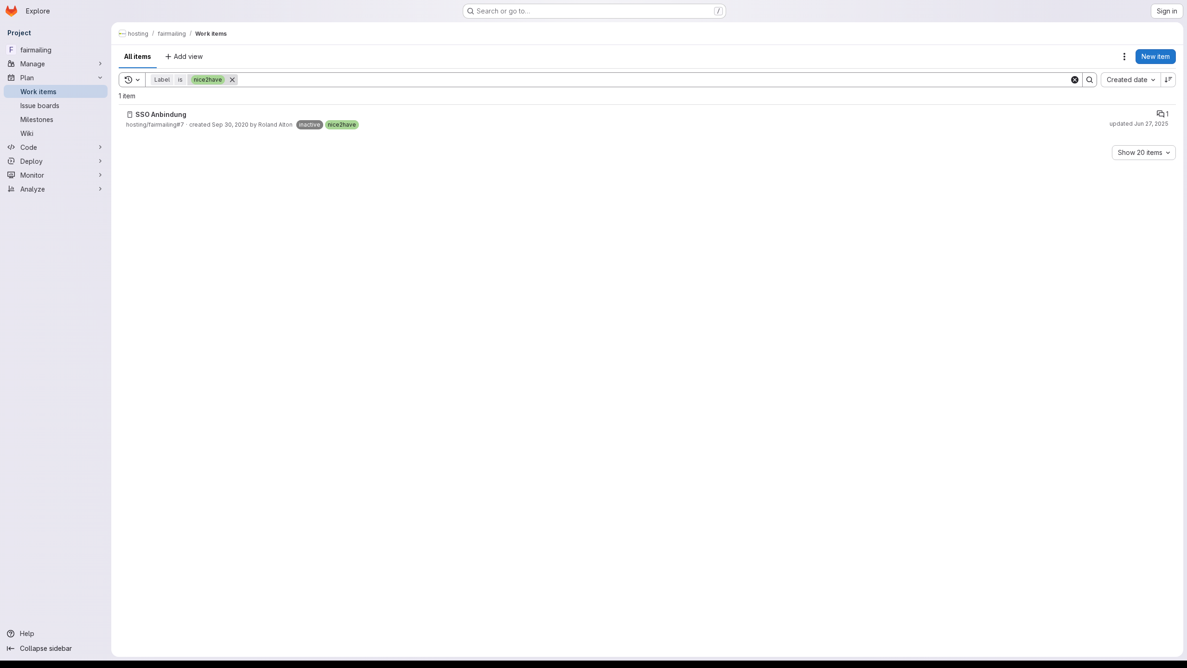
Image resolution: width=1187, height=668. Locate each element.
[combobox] (1131, 79)
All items (137, 56)
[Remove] (232, 79)
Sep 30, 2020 (230, 124)
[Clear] (1074, 79)
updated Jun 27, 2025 (1139, 123)
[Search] (1089, 79)
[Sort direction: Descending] (1168, 79)
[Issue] (130, 114)
